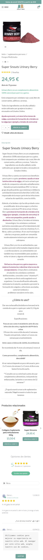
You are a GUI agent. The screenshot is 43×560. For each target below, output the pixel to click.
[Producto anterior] (3, 62)
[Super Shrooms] (30, 418)
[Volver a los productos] (5, 62)
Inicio (4, 54)
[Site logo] (20, 7)
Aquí (15, 392)
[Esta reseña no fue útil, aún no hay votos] (37, 521)
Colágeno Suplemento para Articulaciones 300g (11, 432)
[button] (11, 444)
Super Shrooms (30, 430)
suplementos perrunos (16, 54)
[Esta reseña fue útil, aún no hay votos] (33, 521)
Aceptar (21, 556)
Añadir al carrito (20, 127)
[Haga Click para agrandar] (5, 46)
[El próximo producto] (8, 62)
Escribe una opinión (20, 473)
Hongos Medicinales (9, 57)
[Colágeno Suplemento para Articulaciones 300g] (11, 418)
